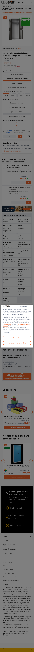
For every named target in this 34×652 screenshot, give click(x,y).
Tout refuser (24, 306)
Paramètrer (17, 338)
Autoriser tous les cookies (17, 343)
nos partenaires (7, 324)
